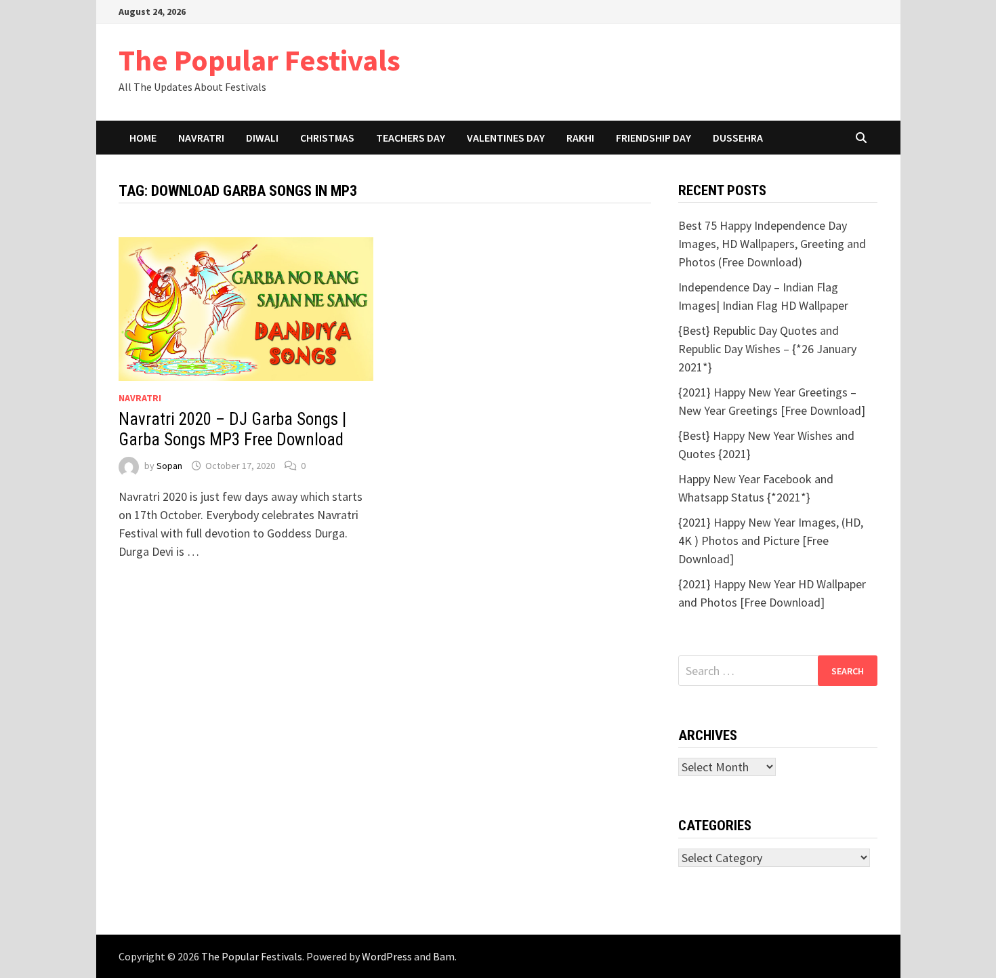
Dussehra (738, 137)
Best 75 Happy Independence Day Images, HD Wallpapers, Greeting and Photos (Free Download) (772, 244)
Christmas (327, 137)
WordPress (387, 956)
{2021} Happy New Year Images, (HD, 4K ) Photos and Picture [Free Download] (770, 540)
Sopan (169, 466)
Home (143, 137)
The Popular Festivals (259, 60)
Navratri (201, 137)
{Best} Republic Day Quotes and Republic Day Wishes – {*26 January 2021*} (767, 349)
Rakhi (580, 137)
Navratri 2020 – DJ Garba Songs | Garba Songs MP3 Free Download (232, 429)
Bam (444, 956)
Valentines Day (506, 137)
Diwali (262, 137)
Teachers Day (410, 137)
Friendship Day (653, 137)
